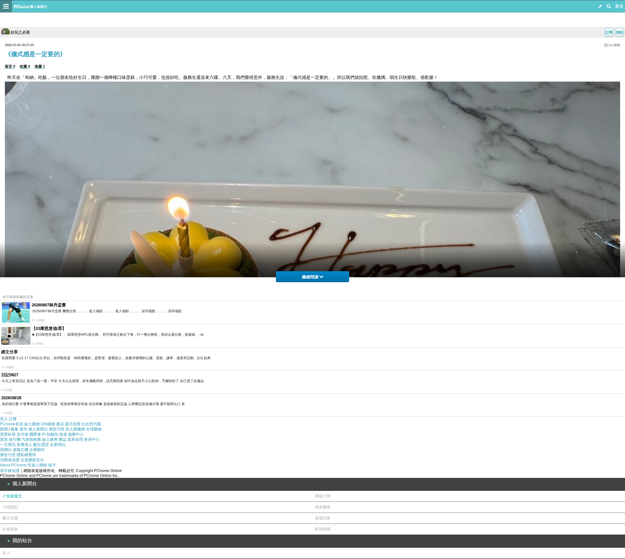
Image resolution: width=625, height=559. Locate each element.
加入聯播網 (75, 429)
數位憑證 (41, 444)
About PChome (13, 465)
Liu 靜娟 (614, 45)
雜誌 (62, 439)
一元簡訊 (8, 444)
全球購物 (94, 429)
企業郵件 (37, 450)
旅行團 (15, 439)
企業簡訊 (57, 444)
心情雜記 (10, 507)
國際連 (35, 434)
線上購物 (32, 424)
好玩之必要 (20, 32)
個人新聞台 (38, 429)
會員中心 (92, 439)
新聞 (4, 429)
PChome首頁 (11, 424)
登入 (4, 419)
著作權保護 (10, 471)
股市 (23, 429)
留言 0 (10, 66)
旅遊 (63, 434)
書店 (60, 424)
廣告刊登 (56, 429)
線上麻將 (50, 439)
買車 (4, 439)
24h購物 (48, 424)
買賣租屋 (8, 434)
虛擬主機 (20, 450)
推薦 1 (40, 66)
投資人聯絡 (37, 465)
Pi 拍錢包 (50, 434)
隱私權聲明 (26, 455)
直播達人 (24, 444)
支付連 (22, 434)
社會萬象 (10, 529)
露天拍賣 (73, 424)
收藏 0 (25, 66)
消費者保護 (10, 460)
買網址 (6, 450)
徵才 (52, 465)
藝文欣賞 (10, 518)
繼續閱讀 (310, 277)
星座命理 (75, 439)
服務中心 (76, 434)
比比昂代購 (91, 424)
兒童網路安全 (32, 460)
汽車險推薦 (31, 439)
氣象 (15, 429)
